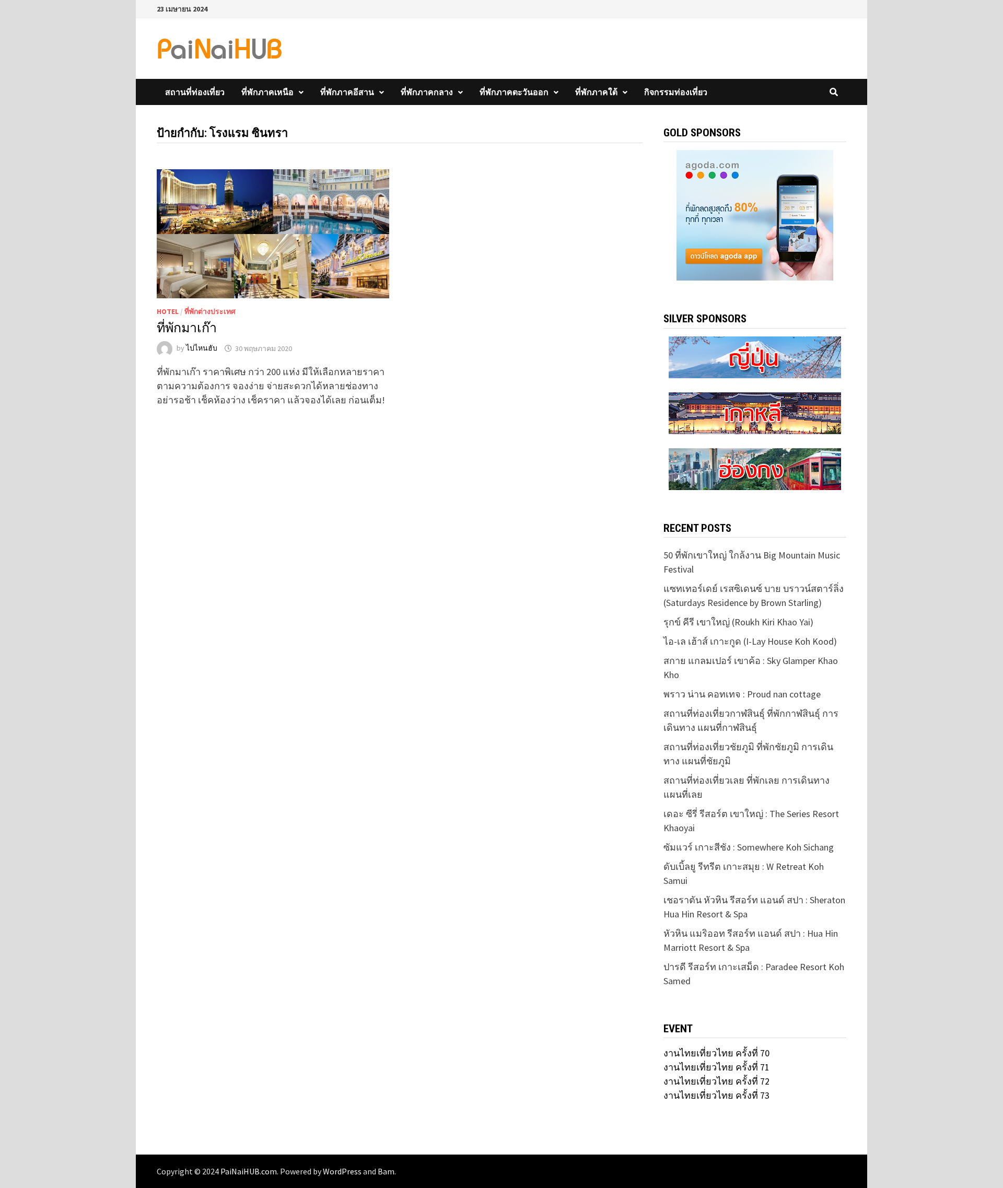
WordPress (342, 1171)
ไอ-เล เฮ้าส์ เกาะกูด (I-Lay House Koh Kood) (750, 641)
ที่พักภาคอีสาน (347, 92)
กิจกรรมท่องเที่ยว (675, 92)
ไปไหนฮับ (201, 348)
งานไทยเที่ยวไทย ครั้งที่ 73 (716, 1095)
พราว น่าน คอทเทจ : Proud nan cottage (742, 694)
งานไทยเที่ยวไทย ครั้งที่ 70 (716, 1053)
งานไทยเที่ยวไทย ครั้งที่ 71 (716, 1067)
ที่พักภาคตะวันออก (514, 92)
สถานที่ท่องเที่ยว (195, 92)
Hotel (168, 311)
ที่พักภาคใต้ (596, 92)
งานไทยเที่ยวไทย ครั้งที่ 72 (716, 1081)
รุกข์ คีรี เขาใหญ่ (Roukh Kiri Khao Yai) (738, 622)
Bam (386, 1171)
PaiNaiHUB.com (248, 1171)
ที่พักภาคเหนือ (267, 92)
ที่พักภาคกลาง (427, 92)
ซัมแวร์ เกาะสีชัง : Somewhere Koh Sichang (748, 847)
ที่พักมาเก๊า (187, 327)
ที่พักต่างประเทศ (210, 311)
